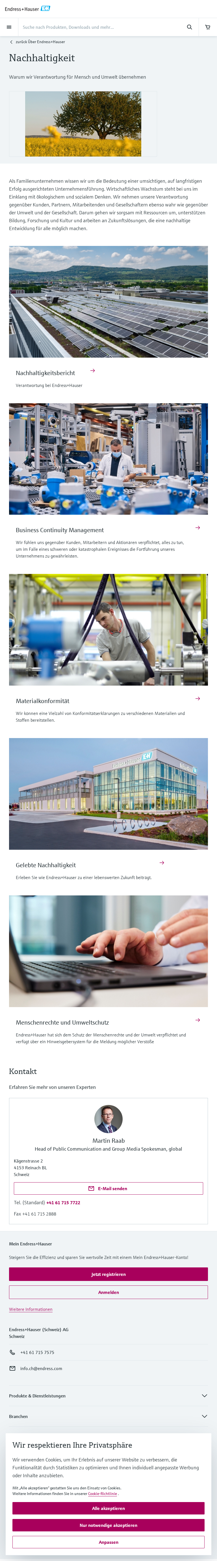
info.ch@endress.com (41, 1368)
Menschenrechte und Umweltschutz (62, 1022)
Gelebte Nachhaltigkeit (46, 865)
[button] (63, 1202)
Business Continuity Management (60, 530)
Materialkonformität (42, 701)
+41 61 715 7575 (37, 1352)
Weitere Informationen (31, 1309)
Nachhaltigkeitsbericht (45, 373)
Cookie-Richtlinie (102, 1493)
